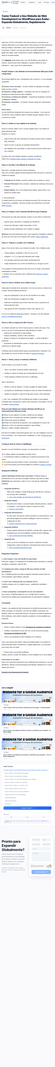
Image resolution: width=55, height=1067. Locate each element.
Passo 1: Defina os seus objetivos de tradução (17, 773)
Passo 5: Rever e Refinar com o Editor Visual (16, 785)
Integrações (31, 2)
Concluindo (8, 803)
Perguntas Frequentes (10, 800)
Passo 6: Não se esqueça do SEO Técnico (15, 788)
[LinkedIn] (11, 817)
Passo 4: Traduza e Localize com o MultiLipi (16, 782)
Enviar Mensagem (40, 872)
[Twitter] (27, 817)
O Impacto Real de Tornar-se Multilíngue (15, 794)
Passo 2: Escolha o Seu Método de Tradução (16, 776)
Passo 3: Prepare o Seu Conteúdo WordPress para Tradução (20, 779)
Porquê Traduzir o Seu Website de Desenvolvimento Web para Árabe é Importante (26, 770)
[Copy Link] (43, 817)
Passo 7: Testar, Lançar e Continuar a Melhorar (17, 791)
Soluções (22, 2)
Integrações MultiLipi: (10, 797)
